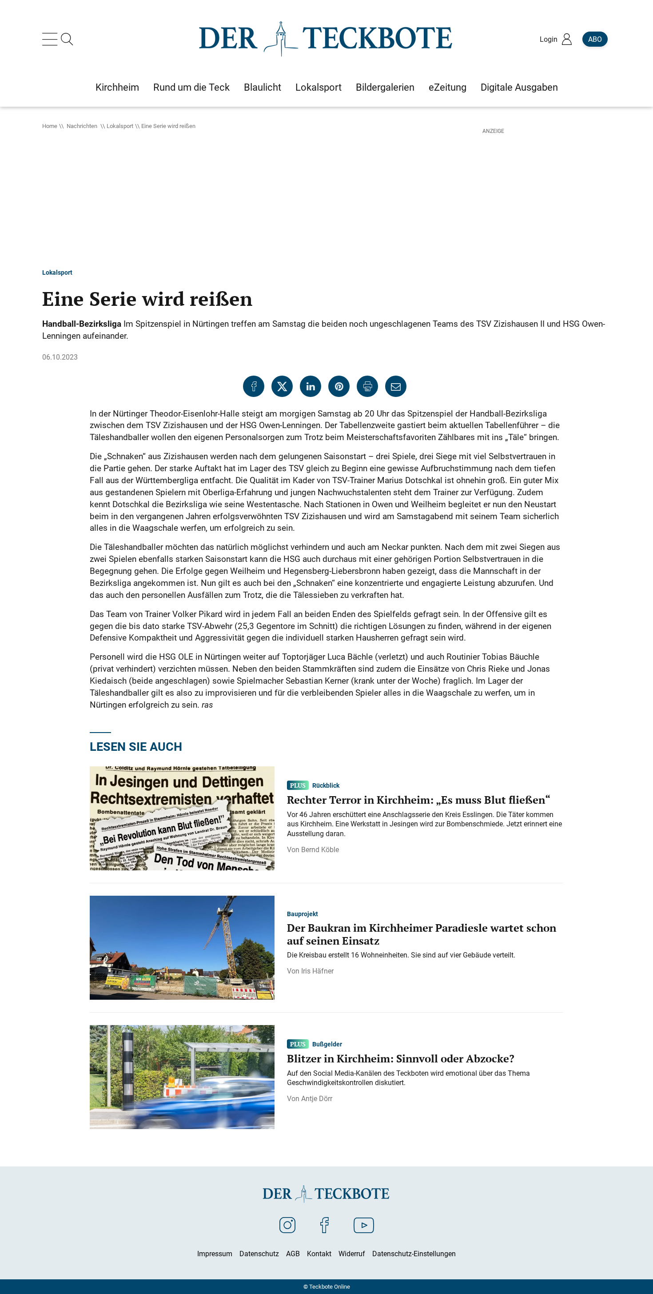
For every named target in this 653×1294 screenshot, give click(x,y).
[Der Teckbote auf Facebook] (324, 1224)
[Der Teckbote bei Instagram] (287, 1224)
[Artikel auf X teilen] (282, 386)
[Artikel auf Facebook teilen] (253, 386)
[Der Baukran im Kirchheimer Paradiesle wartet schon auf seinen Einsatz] (182, 947)
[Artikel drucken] (367, 386)
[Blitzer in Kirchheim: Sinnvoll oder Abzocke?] (182, 1077)
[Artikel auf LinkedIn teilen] (310, 386)
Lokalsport (120, 126)
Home (49, 126)
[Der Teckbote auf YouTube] (364, 1224)
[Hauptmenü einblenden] (51, 39)
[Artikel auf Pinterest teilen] (339, 386)
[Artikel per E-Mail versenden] (395, 386)
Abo (595, 39)
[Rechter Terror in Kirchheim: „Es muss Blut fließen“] (182, 818)
